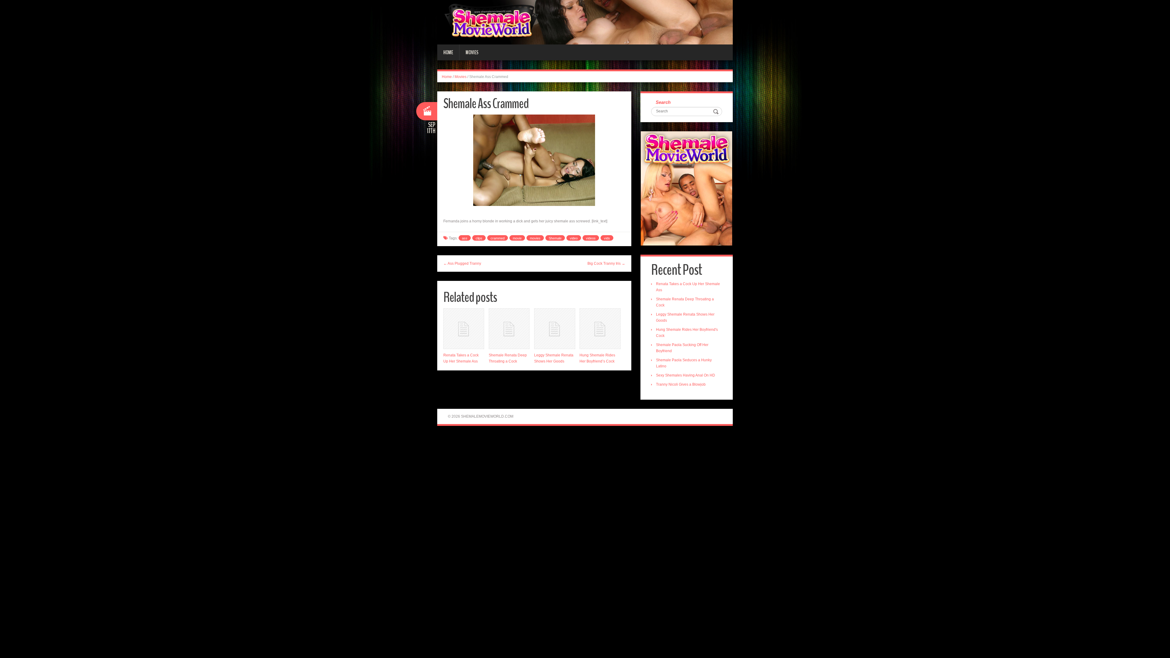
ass (464, 238)
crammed (498, 238)
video (574, 238)
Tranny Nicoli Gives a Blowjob (681, 384)
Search (663, 102)
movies (535, 238)
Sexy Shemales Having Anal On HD (685, 375)
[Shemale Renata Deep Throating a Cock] (509, 328)
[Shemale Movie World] (585, 22)
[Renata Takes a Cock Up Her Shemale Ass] (463, 328)
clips (479, 238)
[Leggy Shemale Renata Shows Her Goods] (554, 328)
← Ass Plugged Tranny (462, 263)
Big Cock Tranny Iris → (606, 263)
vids (607, 238)
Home (448, 52)
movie (517, 238)
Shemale (555, 238)
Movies (472, 52)
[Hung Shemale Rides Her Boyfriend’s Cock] (600, 328)
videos (591, 238)
